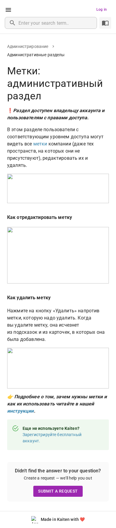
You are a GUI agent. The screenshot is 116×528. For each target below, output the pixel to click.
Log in (101, 9)
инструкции (20, 411)
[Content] (105, 23)
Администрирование (27, 46)
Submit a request (58, 491)
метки (40, 144)
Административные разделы (36, 54)
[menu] (8, 9)
